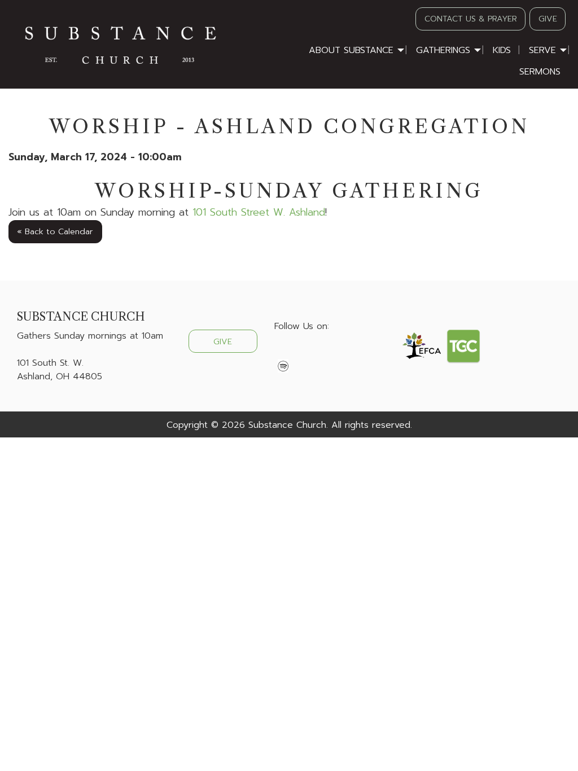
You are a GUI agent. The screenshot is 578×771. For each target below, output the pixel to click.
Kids (502, 50)
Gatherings (443, 50)
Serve (542, 50)
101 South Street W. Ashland (258, 212)
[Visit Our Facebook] (283, 353)
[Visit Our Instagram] (319, 353)
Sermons (540, 71)
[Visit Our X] (301, 353)
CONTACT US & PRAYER (470, 18)
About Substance (351, 50)
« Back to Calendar (55, 231)
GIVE (547, 18)
